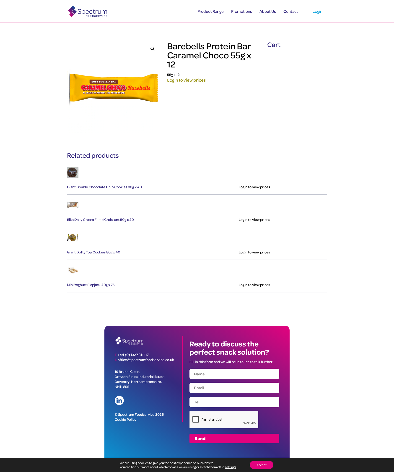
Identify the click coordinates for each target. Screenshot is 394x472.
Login (317, 11)
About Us (267, 11)
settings (230, 467)
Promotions (241, 11)
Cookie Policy (125, 419)
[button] (152, 49)
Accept (262, 465)
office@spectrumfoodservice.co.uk (146, 359)
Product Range (210, 11)
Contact (290, 11)
